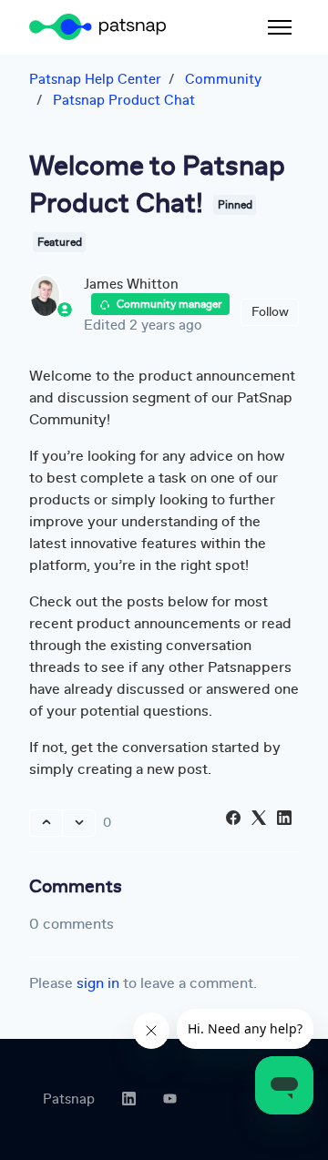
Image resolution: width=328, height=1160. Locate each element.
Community (223, 79)
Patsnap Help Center (95, 79)
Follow (270, 311)
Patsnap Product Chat (124, 100)
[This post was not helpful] (79, 823)
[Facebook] (233, 819)
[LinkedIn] (284, 819)
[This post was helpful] (46, 823)
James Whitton (131, 284)
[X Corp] (258, 819)
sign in (98, 982)
